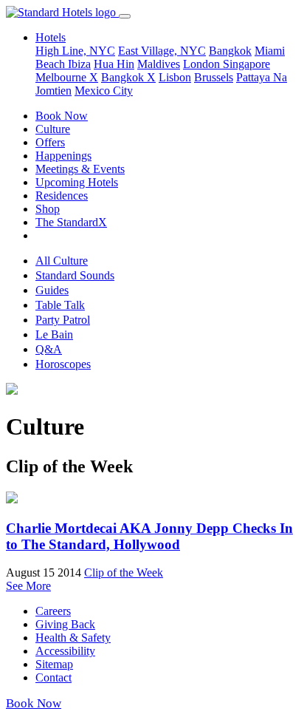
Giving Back (65, 624)
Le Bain (54, 334)
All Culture (61, 260)
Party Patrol (62, 319)
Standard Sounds (74, 275)
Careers (53, 611)
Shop (47, 209)
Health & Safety (73, 637)
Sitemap (54, 664)
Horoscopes (63, 364)
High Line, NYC (75, 50)
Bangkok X (128, 77)
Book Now (61, 115)
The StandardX (71, 222)
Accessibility (65, 651)
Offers (50, 142)
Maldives (158, 64)
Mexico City (104, 90)
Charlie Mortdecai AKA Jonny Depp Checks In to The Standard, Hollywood (149, 536)
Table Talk (60, 305)
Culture (52, 129)
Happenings (63, 155)
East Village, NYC (162, 50)
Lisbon (175, 77)
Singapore (246, 64)
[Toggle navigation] (125, 16)
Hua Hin (114, 64)
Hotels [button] (50, 37)
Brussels (213, 77)
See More (28, 586)
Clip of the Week (123, 572)
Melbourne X (66, 77)
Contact (53, 677)
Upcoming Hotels (76, 182)
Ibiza (79, 64)
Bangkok (230, 50)
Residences (61, 195)
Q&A (48, 349)
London (203, 64)
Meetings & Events (80, 169)
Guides (52, 290)
